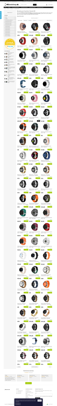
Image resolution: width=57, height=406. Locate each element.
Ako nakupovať (27, 390)
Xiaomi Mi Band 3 (7, 32)
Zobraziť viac (28, 383)
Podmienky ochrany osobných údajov (29, 393)
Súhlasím (39, 400)
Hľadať (35, 4)
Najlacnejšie (25, 20)
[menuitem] (5, 7)
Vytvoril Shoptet (50, 404)
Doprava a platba (28, 394)
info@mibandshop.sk (20, 390)
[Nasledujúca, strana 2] (50, 367)
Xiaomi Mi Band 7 (7, 26)
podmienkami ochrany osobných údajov (47, 396)
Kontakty (27, 396)
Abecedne (34, 20)
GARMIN (6, 18)
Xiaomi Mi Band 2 (7, 34)
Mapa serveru (27, 397)
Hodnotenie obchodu (28, 370)
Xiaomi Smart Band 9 (8, 23)
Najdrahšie (30, 20)
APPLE (6, 17)
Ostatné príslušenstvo (8, 20)
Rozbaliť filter (9, 12)
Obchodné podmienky (28, 391)
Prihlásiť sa (37, 398)
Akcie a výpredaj (7, 35)
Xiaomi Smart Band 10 (8, 21)
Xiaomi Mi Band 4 (7, 31)
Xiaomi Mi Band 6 (7, 28)
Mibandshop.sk (19, 393)
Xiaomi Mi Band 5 (7, 29)
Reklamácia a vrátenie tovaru (29, 395)
